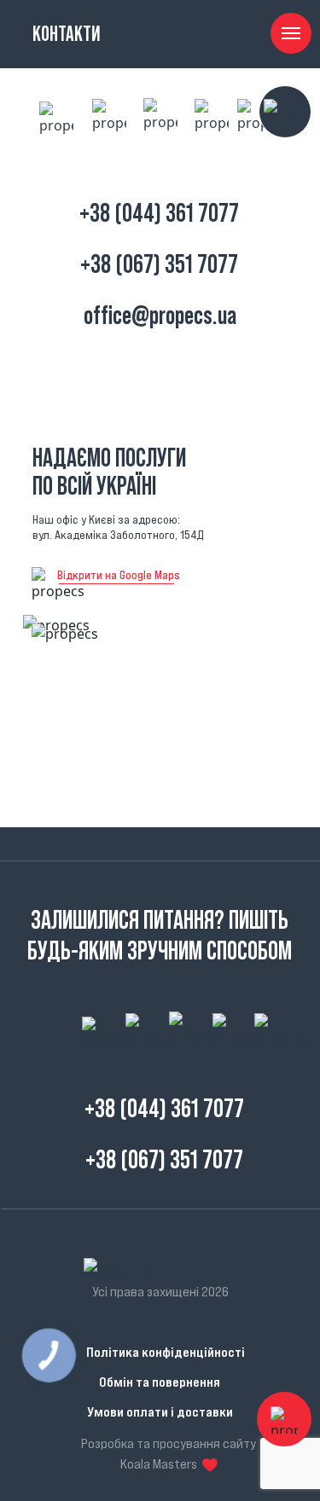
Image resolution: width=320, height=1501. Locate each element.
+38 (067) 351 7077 (159, 264)
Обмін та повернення (159, 1381)
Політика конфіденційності (165, 1351)
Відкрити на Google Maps (118, 575)
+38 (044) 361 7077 (159, 213)
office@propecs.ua (160, 315)
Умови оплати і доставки (160, 1411)
